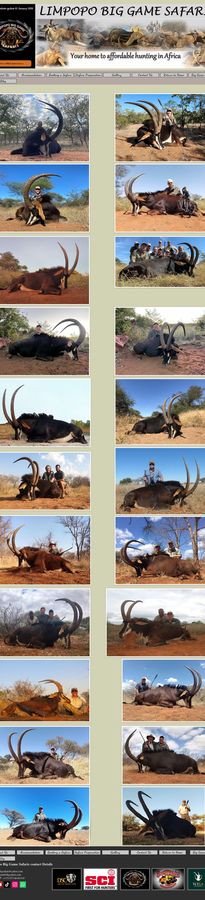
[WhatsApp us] (23, 884)
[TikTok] (7, 884)
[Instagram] (15, 884)
